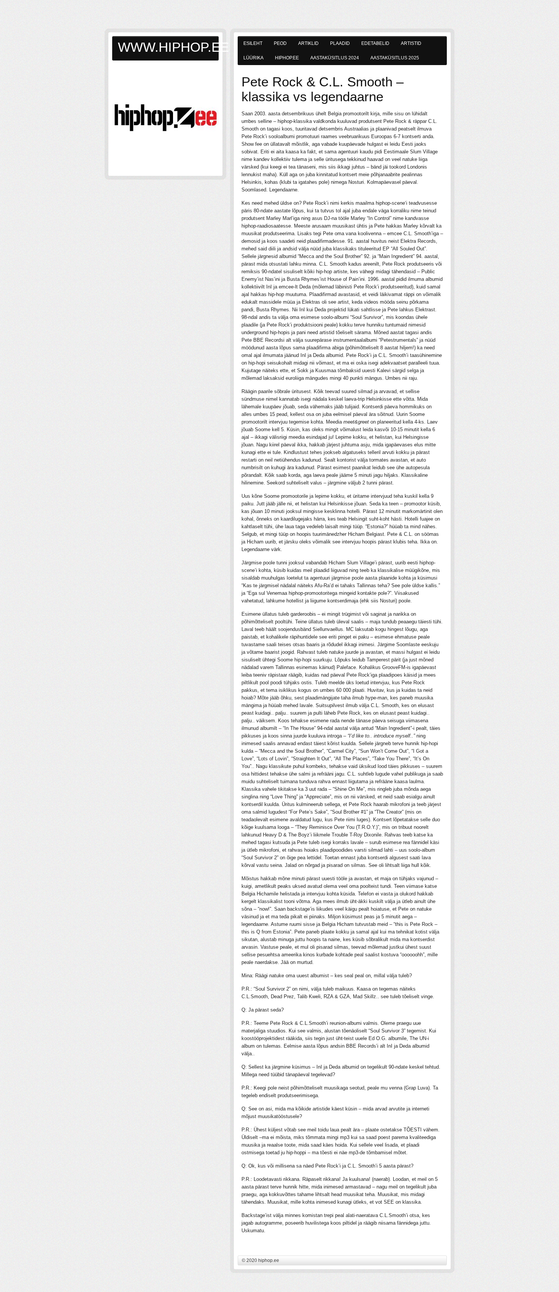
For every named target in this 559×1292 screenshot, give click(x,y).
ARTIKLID (308, 43)
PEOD (280, 43)
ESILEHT (252, 43)
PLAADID (340, 43)
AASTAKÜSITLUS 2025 (394, 58)
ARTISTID (411, 43)
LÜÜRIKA (253, 58)
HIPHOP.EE (287, 58)
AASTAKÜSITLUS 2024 (334, 58)
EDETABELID (375, 43)
